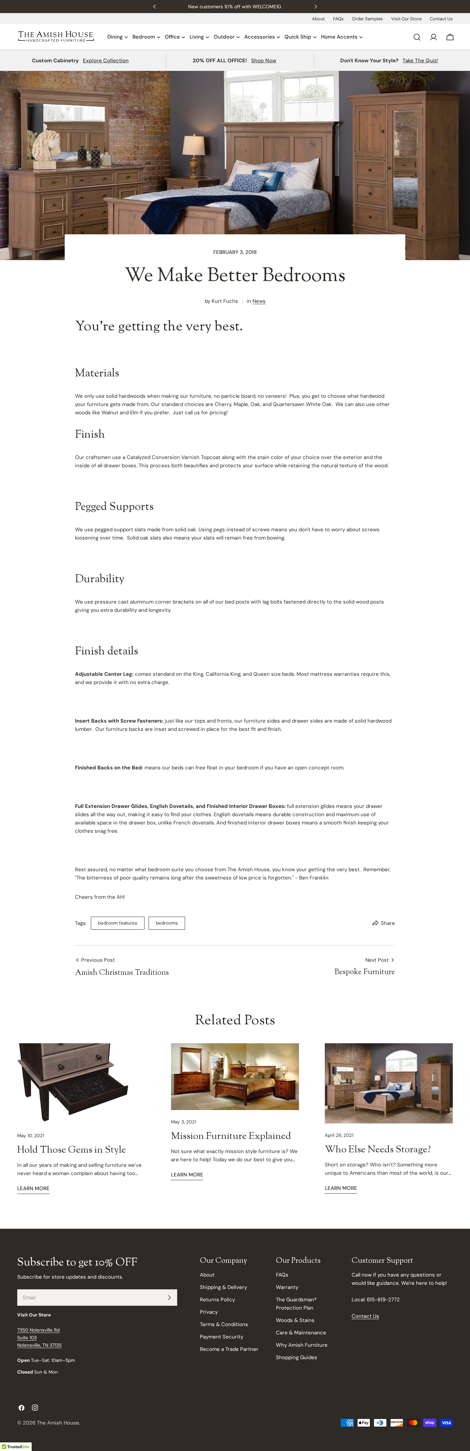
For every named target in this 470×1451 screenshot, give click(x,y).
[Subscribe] (169, 1297)
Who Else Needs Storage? (378, 1150)
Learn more (33, 1188)
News (259, 301)
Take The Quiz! (420, 60)
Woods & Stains (295, 1320)
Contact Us (441, 19)
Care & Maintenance (301, 1332)
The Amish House (58, 1422)
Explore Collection (106, 60)
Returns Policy (217, 1299)
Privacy (209, 1312)
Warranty (287, 1287)
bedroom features (117, 923)
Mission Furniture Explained (231, 1136)
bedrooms (167, 923)
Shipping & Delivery (223, 1287)
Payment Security (221, 1336)
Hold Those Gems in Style (71, 1150)
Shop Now (263, 60)
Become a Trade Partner (229, 1349)
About (318, 19)
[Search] (417, 37)
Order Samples (367, 19)
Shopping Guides (296, 1357)
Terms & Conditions (224, 1324)
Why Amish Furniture (302, 1345)
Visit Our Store (406, 19)
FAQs (338, 19)
